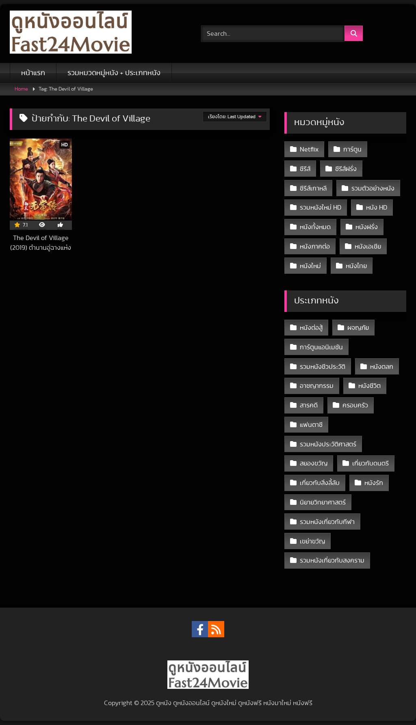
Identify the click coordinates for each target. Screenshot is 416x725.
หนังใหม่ (310, 266)
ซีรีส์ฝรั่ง (346, 169)
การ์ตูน (352, 149)
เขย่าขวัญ (312, 541)
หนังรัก (373, 483)
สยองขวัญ (313, 463)
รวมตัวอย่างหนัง (372, 188)
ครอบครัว (355, 405)
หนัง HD (376, 207)
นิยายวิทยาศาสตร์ (323, 502)
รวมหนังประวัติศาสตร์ (328, 444)
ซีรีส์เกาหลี (313, 188)
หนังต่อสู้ (311, 328)
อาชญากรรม (317, 386)
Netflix (309, 149)
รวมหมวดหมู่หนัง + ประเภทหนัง (113, 73)
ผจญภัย (358, 328)
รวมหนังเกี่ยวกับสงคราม (332, 560)
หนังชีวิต (369, 386)
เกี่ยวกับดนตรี (370, 463)
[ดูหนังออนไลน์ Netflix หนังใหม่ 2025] (93, 33)
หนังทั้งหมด (315, 227)
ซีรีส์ (305, 169)
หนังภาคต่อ (315, 246)
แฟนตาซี (311, 425)
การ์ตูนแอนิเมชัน (321, 347)
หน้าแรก (33, 73)
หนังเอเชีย (368, 246)
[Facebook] (200, 629)
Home (21, 89)
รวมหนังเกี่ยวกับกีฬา (327, 522)
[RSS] (216, 629)
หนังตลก (381, 367)
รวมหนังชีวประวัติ (322, 367)
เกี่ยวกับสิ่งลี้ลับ (320, 483)
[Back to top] (391, 701)
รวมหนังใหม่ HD (320, 207)
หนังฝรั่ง (366, 227)
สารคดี (309, 405)
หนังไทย (356, 266)
